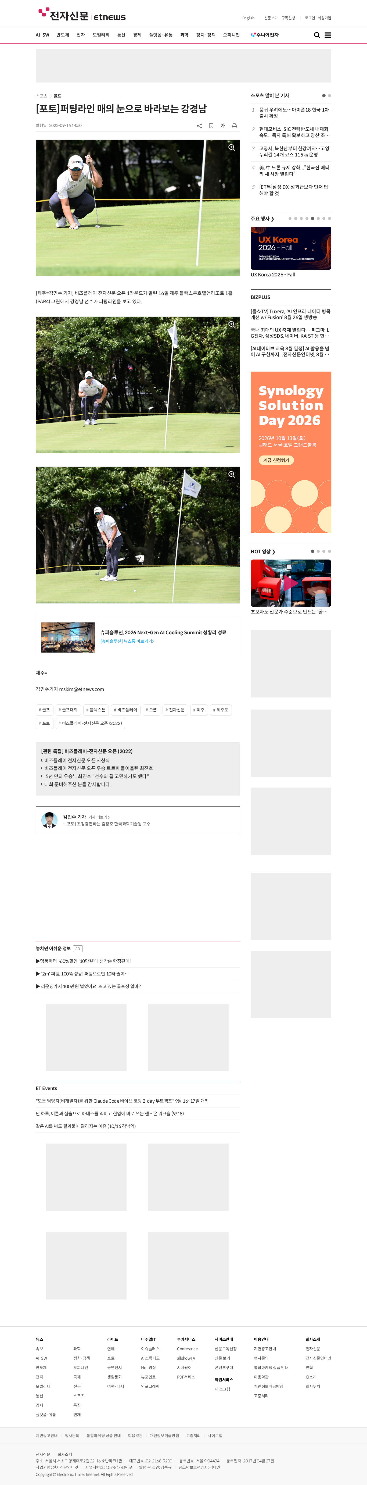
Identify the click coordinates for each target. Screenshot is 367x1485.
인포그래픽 (150, 1386)
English (248, 18)
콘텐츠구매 (224, 1367)
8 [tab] (329, 218)
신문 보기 (222, 1358)
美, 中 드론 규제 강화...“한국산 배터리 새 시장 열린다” (294, 171)
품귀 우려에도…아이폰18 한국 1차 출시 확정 (294, 113)
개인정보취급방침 (268, 1386)
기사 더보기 (97, 817)
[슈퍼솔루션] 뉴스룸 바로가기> (127, 641)
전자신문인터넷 (318, 1358)
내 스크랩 (222, 1389)
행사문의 (261, 1358)
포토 (46, 723)
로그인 (310, 18)
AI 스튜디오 (150, 1358)
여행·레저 (115, 1386)
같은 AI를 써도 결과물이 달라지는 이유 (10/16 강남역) (86, 1126)
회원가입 (324, 18)
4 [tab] (306, 218)
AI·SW (42, 35)
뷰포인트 (148, 1377)
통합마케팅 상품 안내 (271, 1367)
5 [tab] (312, 218)
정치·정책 (205, 35)
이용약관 (261, 1377)
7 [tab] (323, 218)
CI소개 (311, 1377)
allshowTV (186, 1358)
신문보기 (271, 18)
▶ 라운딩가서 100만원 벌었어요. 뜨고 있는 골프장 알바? (88, 986)
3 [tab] (301, 218)
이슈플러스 (150, 1348)
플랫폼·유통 (161, 35)
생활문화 (114, 1377)
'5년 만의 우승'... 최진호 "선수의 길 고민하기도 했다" (96, 776)
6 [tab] (318, 218)
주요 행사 (262, 219)
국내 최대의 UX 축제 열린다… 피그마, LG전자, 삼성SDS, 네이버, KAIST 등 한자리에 (290, 336)
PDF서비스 (186, 1377)
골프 (57, 96)
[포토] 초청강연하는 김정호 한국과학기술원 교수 (108, 824)
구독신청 (288, 18)
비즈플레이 (127, 710)
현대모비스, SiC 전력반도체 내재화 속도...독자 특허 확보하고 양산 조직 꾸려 (294, 132)
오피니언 (231, 35)
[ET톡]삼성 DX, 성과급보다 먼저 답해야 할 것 (293, 190)
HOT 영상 (263, 552)
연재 (77, 1414)
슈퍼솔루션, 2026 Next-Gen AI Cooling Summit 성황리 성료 (163, 633)
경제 (137, 35)
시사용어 (184, 1367)
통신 (121, 35)
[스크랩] (211, 126)
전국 (77, 1386)
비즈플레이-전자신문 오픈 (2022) (92, 723)
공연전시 (114, 1367)
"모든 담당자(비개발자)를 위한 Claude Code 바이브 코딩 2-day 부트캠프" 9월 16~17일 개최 (122, 1101)
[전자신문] (82, 13)
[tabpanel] (291, 152)
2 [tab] (329, 95)
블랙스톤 (98, 710)
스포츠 (42, 96)
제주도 (222, 710)
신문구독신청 (226, 1348)
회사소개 (64, 1454)
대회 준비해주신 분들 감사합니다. (77, 785)
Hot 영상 (148, 1367)
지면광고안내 (265, 1348)
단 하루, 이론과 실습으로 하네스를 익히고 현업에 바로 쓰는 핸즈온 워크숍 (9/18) (110, 1114)
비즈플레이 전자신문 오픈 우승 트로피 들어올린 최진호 (98, 768)
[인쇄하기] (234, 126)
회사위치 (313, 1386)
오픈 (153, 710)
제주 (200, 710)
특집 (77, 1405)
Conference (187, 1348)
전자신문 (177, 710)
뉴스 (39, 1339)
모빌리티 (101, 35)
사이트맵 (215, 1435)
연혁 (309, 1367)
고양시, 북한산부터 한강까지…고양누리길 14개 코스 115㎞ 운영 (294, 152)
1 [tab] (323, 95)
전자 (81, 35)
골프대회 (70, 710)
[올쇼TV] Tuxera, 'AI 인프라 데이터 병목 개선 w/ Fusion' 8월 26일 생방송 (291, 314)
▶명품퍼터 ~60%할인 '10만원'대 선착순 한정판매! (83, 961)
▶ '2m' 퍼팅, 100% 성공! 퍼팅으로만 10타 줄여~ (81, 974)
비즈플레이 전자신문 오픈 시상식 (77, 761)
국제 (77, 1377)
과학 (184, 35)
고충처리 (261, 1395)
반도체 (62, 35)
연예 (110, 1348)
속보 (39, 1348)
